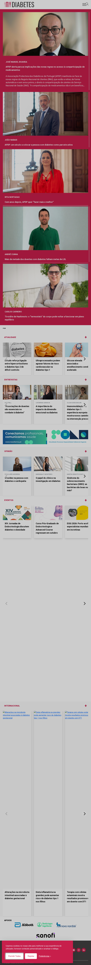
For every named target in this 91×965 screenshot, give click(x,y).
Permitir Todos (14, 956)
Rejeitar (31, 956)
